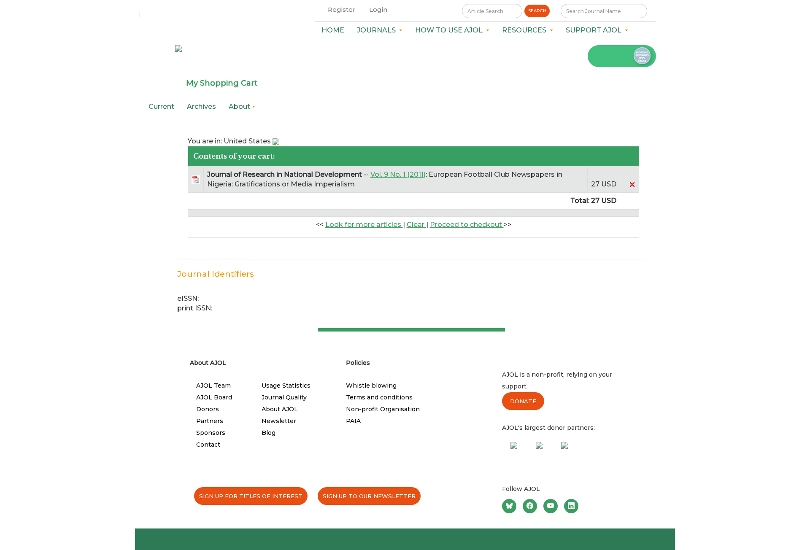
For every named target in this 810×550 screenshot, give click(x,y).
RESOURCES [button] (526, 30)
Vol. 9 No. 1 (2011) (398, 174)
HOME (332, 30)
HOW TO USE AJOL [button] (450, 30)
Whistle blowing (371, 385)
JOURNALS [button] (378, 30)
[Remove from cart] (632, 184)
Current (161, 106)
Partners (209, 421)
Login (378, 9)
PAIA (353, 421)
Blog (268, 433)
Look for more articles (364, 225)
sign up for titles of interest (250, 496)
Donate (523, 401)
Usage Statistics (286, 385)
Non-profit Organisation (383, 409)
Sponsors (210, 433)
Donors (207, 409)
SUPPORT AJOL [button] (595, 30)
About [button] (240, 106)
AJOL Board (214, 397)
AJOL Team (213, 385)
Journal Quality (284, 397)
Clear (416, 225)
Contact (208, 444)
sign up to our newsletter (369, 496)
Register (342, 9)
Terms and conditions (379, 397)
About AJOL (280, 409)
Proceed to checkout (467, 225)
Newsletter (279, 421)
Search (537, 10)
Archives (201, 106)
